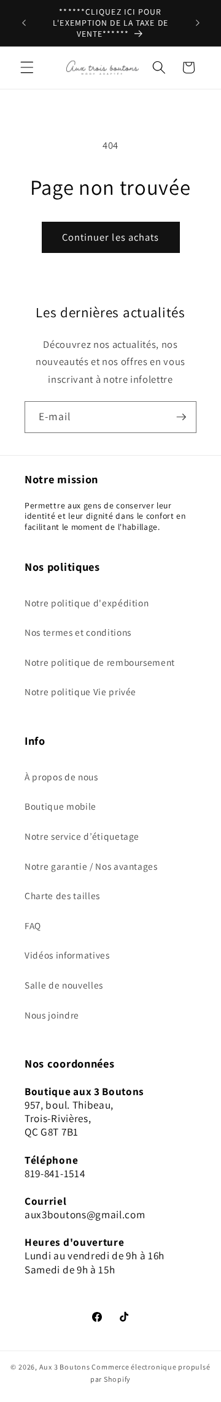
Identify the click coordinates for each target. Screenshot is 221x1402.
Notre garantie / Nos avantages (91, 866)
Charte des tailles (62, 895)
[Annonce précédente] (23, 23)
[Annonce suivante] (197, 23)
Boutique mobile (60, 806)
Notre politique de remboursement (100, 662)
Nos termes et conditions (78, 632)
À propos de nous (61, 777)
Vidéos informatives (67, 955)
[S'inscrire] (181, 417)
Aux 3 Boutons (64, 1366)
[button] (27, 67)
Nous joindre (52, 1015)
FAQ (33, 925)
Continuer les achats (111, 237)
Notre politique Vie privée (80, 691)
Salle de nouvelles (64, 985)
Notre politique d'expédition (87, 603)
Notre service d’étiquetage (82, 836)
